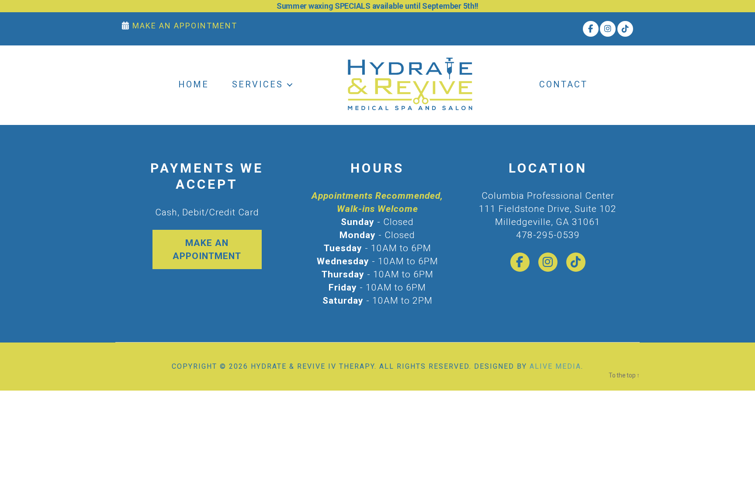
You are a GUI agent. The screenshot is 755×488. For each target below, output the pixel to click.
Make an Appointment (207, 249)
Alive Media (555, 366)
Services (257, 84)
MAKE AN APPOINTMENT (183, 25)
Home (193, 84)
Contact (563, 84)
